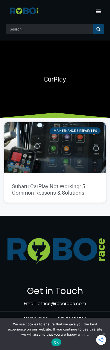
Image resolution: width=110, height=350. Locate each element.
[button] (98, 11)
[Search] (98, 29)
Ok (56, 342)
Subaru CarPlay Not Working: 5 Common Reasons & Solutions (48, 189)
